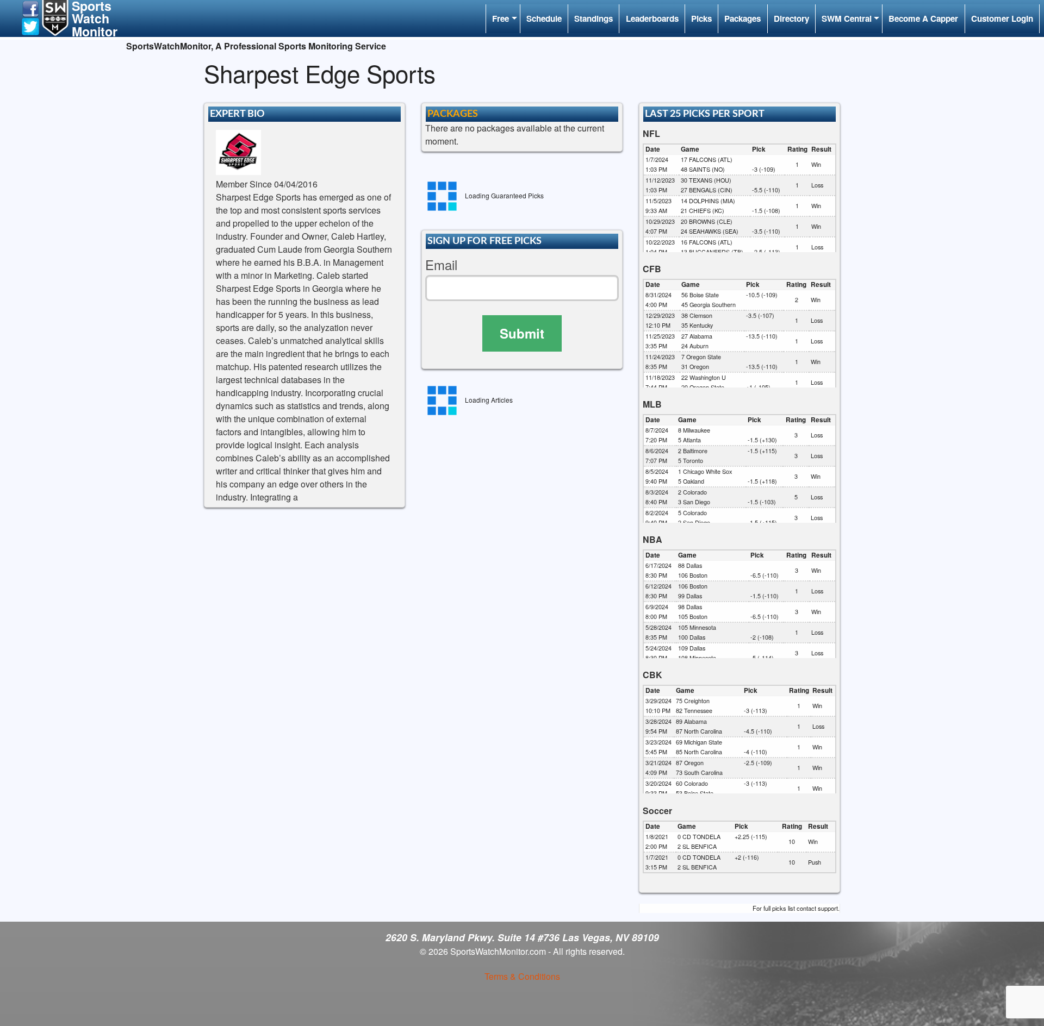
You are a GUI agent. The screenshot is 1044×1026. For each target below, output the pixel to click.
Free (500, 18)
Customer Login (1002, 18)
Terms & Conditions (522, 976)
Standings (593, 18)
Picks (701, 18)
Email (441, 265)
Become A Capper (923, 18)
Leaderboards (652, 18)
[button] (30, 8)
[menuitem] (502, 18)
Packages (742, 18)
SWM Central (847, 18)
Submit (522, 333)
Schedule (544, 18)
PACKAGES (452, 114)
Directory (791, 18)
